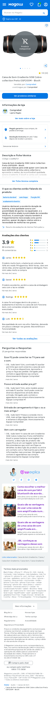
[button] (43, 13)
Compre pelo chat (20, 663)
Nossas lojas (30, 612)
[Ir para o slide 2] (22, 68)
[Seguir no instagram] (29, 480)
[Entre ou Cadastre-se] (46, 4)
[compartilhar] (45, 65)
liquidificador (19, 593)
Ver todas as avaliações (25, 338)
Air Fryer (31, 576)
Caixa (41, 557)
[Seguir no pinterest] (36, 480)
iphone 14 (18, 576)
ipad (28, 593)
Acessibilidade (30, 621)
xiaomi (38, 584)
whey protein (17, 580)
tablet (25, 589)
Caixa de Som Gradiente (27, 557)
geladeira (15, 578)
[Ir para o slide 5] (29, 68)
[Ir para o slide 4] (27, 68)
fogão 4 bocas (27, 595)
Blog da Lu (8, 612)
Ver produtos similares (25, 96)
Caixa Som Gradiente (10, 561)
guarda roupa (37, 593)
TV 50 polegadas (24, 597)
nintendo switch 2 (21, 587)
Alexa (14, 597)
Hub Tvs (42, 574)
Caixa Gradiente (37, 561)
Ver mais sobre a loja (25, 118)
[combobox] (25, 12)
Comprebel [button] (31, 84)
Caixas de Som (23, 685)
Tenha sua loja (31, 617)
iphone (40, 578)
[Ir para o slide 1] (20, 68)
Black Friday (8, 572)
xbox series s (28, 584)
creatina (7, 580)
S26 (34, 572)
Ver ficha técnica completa (25, 181)
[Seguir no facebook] (21, 480)
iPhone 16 (28, 572)
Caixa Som (25, 561)
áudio (13, 685)
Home (6, 685)
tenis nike (31, 591)
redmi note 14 (19, 591)
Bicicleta (33, 589)
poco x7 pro (26, 578)
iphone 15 (9, 576)
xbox (34, 578)
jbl (11, 591)
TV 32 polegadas (39, 597)
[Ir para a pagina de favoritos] (31, 4)
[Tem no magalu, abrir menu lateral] (4, 4)
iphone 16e (17, 584)
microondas (29, 580)
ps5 (25, 576)
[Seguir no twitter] (14, 480)
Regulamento (9, 621)
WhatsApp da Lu (10, 617)
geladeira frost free (12, 595)
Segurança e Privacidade (14, 625)
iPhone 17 (18, 572)
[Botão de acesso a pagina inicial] (17, 4)
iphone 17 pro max (11, 582)
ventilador (8, 587)
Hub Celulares (19, 574)
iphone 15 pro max (27, 582)
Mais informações (23, 606)
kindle (38, 580)
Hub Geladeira (32, 574)
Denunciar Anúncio (10, 146)
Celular (33, 587)
